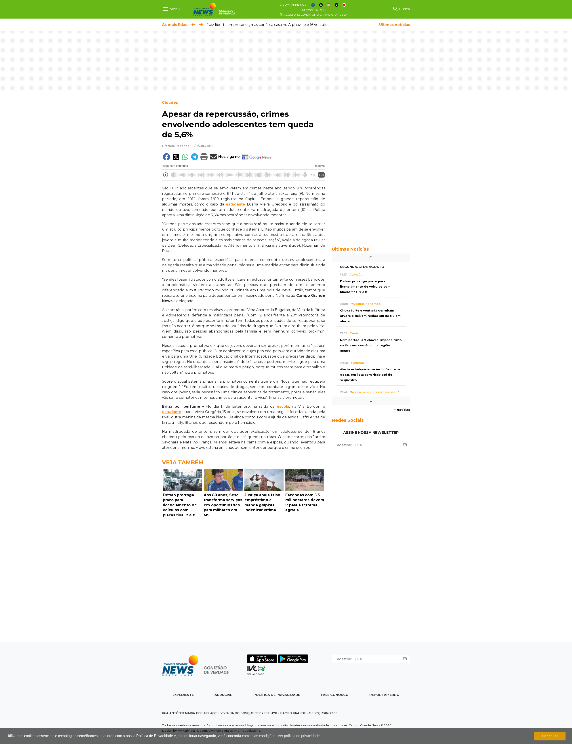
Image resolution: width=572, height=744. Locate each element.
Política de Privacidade (276, 695)
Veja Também (183, 462)
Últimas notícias (394, 25)
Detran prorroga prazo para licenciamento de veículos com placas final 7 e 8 (365, 287)
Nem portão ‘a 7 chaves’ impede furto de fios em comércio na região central (371, 345)
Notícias (402, 409)
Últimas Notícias (350, 249)
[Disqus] (243, 581)
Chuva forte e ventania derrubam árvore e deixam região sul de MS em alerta (370, 316)
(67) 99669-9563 (315, 10)
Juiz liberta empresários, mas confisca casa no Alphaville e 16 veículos (268, 25)
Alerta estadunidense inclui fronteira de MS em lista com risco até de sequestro (370, 375)
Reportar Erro (384, 695)
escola (283, 406)
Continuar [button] (549, 736)
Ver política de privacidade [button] (299, 736)
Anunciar (223, 695)
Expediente (183, 695)
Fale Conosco (335, 695)
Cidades (170, 102)
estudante (235, 204)
